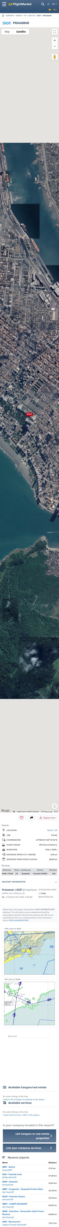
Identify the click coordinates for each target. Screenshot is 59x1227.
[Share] (31, 817)
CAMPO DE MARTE (14, 1205)
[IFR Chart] (29, 1003)
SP (25, 16)
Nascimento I (14, 1223)
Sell (55, 10)
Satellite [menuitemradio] (21, 31)
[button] (29, 882)
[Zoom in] (55, 40)
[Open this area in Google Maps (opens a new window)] (5, 811)
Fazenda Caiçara (13, 1198)
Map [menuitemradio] (7, 31)
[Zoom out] (55, 46)
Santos (31, 16)
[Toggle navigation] (4, 4)
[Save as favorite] (21, 817)
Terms (56, 811)
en (53, 4)
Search (19, 16)
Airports (10, 16)
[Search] (43, 4)
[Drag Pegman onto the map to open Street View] (55, 57)
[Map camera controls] (55, 806)
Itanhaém (10, 1183)
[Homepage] (3, 16)
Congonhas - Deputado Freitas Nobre (22, 1190)
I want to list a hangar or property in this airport (23, 1099)
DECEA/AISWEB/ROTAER (18, 920)
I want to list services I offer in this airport (21, 1115)
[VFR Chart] (29, 953)
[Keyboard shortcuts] (14, 812)
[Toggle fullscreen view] (55, 32)
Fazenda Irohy (12, 1175)
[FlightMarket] (20, 4)
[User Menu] (48, 4)
